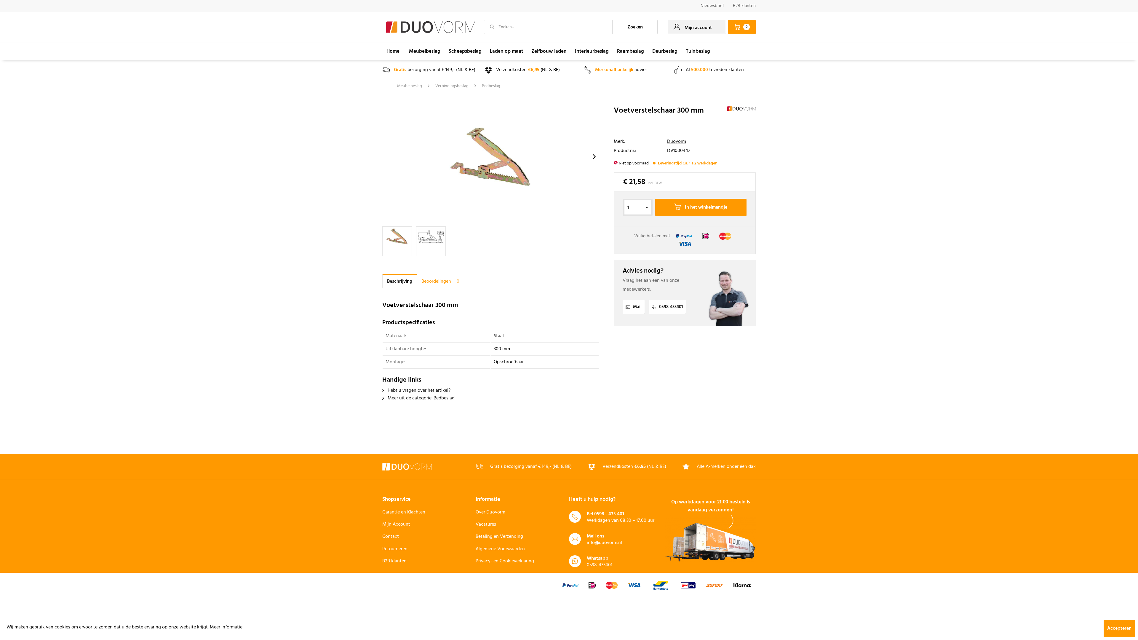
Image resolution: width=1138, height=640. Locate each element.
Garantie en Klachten (403, 512)
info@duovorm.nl (604, 543)
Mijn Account (396, 524)
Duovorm (676, 141)
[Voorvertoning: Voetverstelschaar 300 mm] (397, 241)
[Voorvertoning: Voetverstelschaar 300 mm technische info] (431, 241)
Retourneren (394, 549)
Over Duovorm (490, 512)
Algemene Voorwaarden (500, 549)
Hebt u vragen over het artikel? (418, 390)
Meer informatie (226, 627)
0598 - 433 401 (609, 514)
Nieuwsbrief (712, 5)
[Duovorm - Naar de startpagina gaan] (430, 27)
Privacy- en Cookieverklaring (505, 561)
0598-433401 (671, 307)
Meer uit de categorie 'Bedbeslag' (420, 398)
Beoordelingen (440, 281)
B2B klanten (744, 5)
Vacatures (486, 524)
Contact (390, 536)
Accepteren (1119, 628)
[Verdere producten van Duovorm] (741, 116)
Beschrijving (399, 281)
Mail (637, 307)
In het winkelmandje (705, 207)
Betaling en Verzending (499, 536)
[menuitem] (712, 6)
